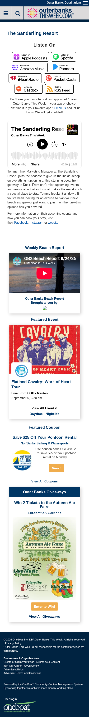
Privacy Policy (13, 643)
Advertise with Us (14, 669)
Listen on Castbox (28, 89)
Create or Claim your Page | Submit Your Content (32, 661)
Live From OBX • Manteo (29, 393)
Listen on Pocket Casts (62, 78)
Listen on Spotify (63, 57)
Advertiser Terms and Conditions (22, 673)
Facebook (21, 222)
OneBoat (28, 684)
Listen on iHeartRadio (25, 78)
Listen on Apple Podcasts (30, 57)
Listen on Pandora (63, 67)
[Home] (50, 12)
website (53, 222)
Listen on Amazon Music (29, 67)
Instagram (36, 222)
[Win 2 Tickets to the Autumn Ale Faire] (45, 557)
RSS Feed (59, 89)
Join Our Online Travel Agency (21, 665)
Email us (60, 108)
